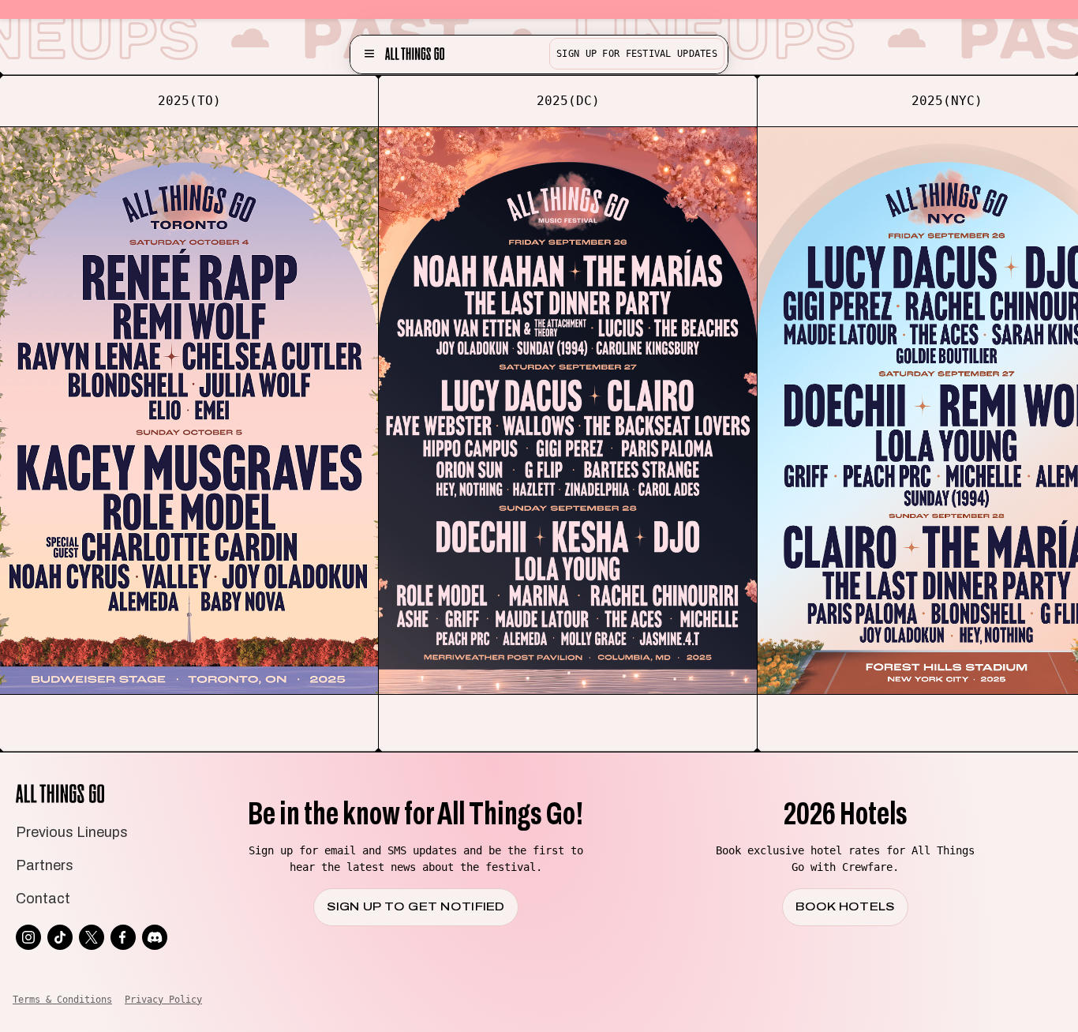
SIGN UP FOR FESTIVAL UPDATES (636, 53)
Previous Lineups (72, 832)
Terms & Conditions (62, 999)
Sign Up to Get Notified (415, 907)
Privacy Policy (163, 999)
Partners (44, 865)
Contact (43, 898)
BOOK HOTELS (844, 907)
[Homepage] (415, 53)
